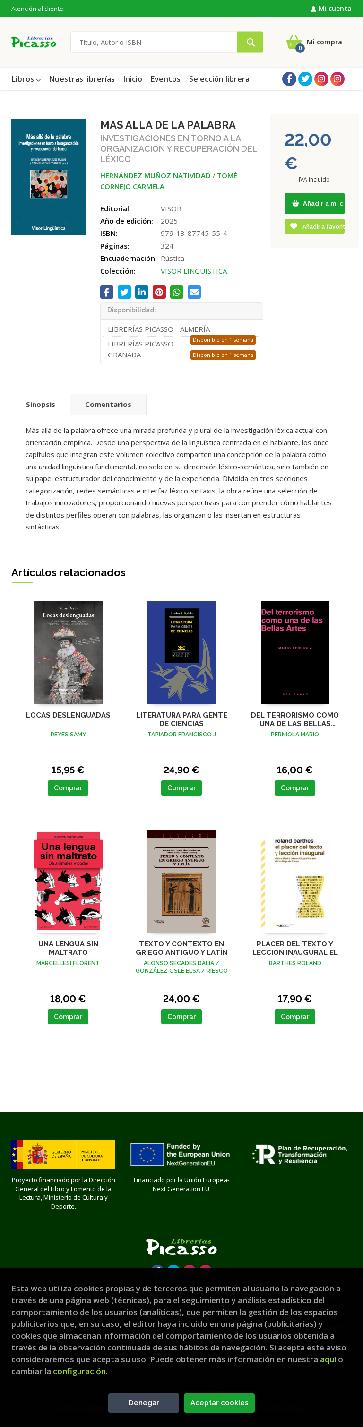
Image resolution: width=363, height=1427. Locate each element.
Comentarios (108, 404)
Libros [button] (24, 79)
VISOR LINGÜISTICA (194, 271)
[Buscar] (250, 42)
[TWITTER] (305, 79)
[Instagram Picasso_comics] (337, 79)
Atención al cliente (37, 8)
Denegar (144, 1403)
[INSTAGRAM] (321, 79)
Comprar (68, 788)
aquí (328, 1359)
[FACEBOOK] (289, 79)
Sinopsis (40, 404)
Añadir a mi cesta (323, 203)
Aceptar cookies (219, 1403)
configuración (79, 1371)
